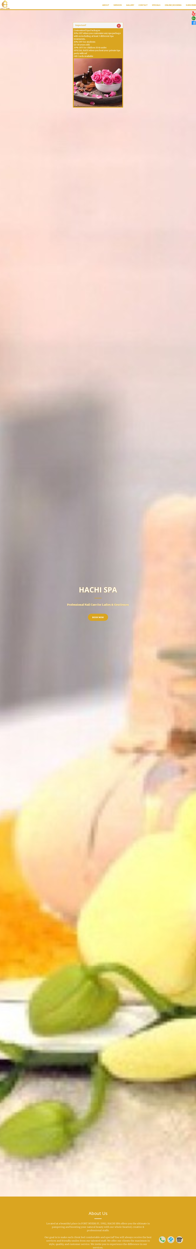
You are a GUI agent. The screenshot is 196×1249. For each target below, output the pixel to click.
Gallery (130, 5)
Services (117, 5)
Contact (143, 5)
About (105, 5)
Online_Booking (173, 5)
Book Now (98, 617)
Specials (156, 5)
